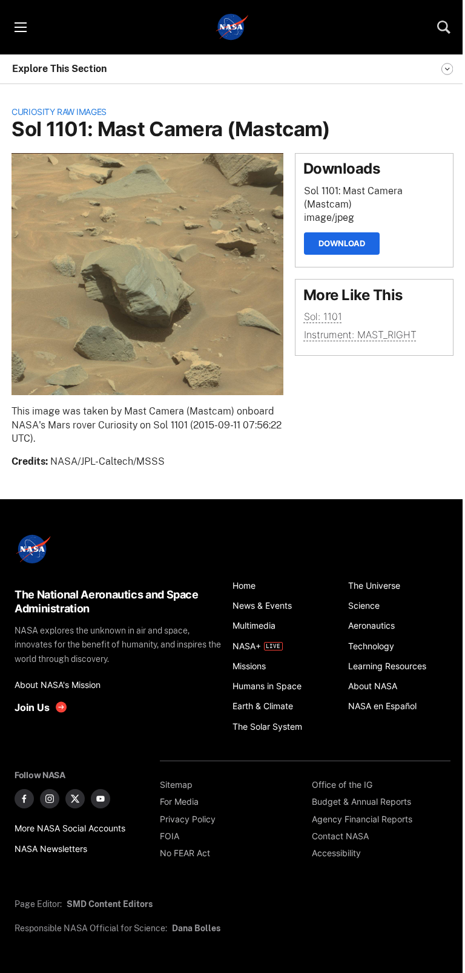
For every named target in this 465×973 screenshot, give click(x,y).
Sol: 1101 (323, 317)
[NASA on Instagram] (49, 798)
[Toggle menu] (20, 27)
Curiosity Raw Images (59, 111)
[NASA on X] (75, 798)
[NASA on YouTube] (100, 798)
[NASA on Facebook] (24, 798)
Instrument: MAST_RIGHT (360, 335)
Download (341, 243)
